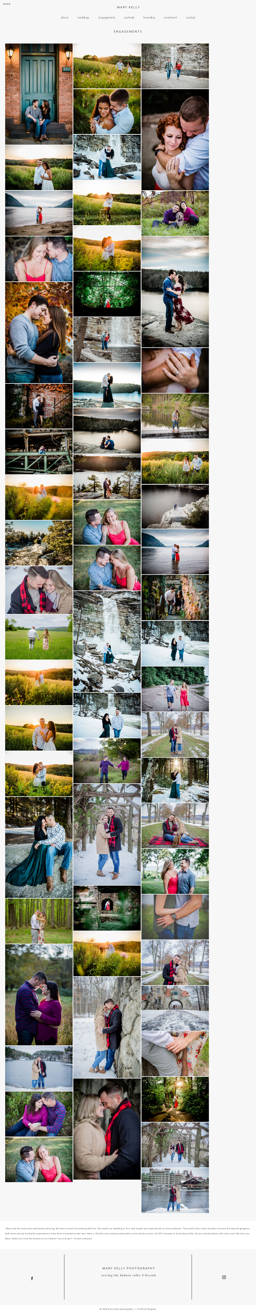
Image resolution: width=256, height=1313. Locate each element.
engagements (106, 17)
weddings (83, 17)
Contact (190, 17)
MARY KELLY (128, 7)
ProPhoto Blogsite (146, 1309)
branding (149, 17)
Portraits (129, 17)
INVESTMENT (170, 17)
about (64, 17)
